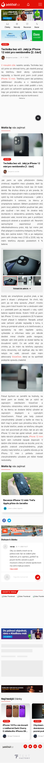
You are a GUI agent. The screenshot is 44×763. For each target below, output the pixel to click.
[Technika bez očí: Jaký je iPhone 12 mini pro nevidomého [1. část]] (22, 144)
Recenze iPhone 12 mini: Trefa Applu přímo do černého (19, 502)
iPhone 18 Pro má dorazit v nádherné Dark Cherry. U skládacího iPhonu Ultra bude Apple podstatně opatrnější (15, 728)
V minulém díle (8, 65)
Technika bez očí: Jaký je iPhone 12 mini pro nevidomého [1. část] (21, 165)
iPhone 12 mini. (8, 78)
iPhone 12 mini (36, 436)
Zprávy (37, 721)
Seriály (5, 44)
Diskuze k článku (9, 539)
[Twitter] (30, 746)
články (11, 698)
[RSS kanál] (40, 746)
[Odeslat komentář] (37, 577)
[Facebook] (25, 746)
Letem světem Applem (15, 508)
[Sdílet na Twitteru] (8, 520)
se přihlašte (28, 582)
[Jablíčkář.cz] (10, 4)
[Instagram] (35, 746)
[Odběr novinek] (28, 4)
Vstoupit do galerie (21, 288)
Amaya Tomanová (13, 736)
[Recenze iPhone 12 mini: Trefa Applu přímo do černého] (22, 483)
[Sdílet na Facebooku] (3, 520)
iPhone (6, 721)
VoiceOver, (17, 357)
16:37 (22, 546)
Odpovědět (14, 569)
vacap (12, 547)
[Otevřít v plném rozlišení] (22, 378)
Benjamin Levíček (11, 57)
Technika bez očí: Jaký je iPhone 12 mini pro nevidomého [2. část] (21, 51)
